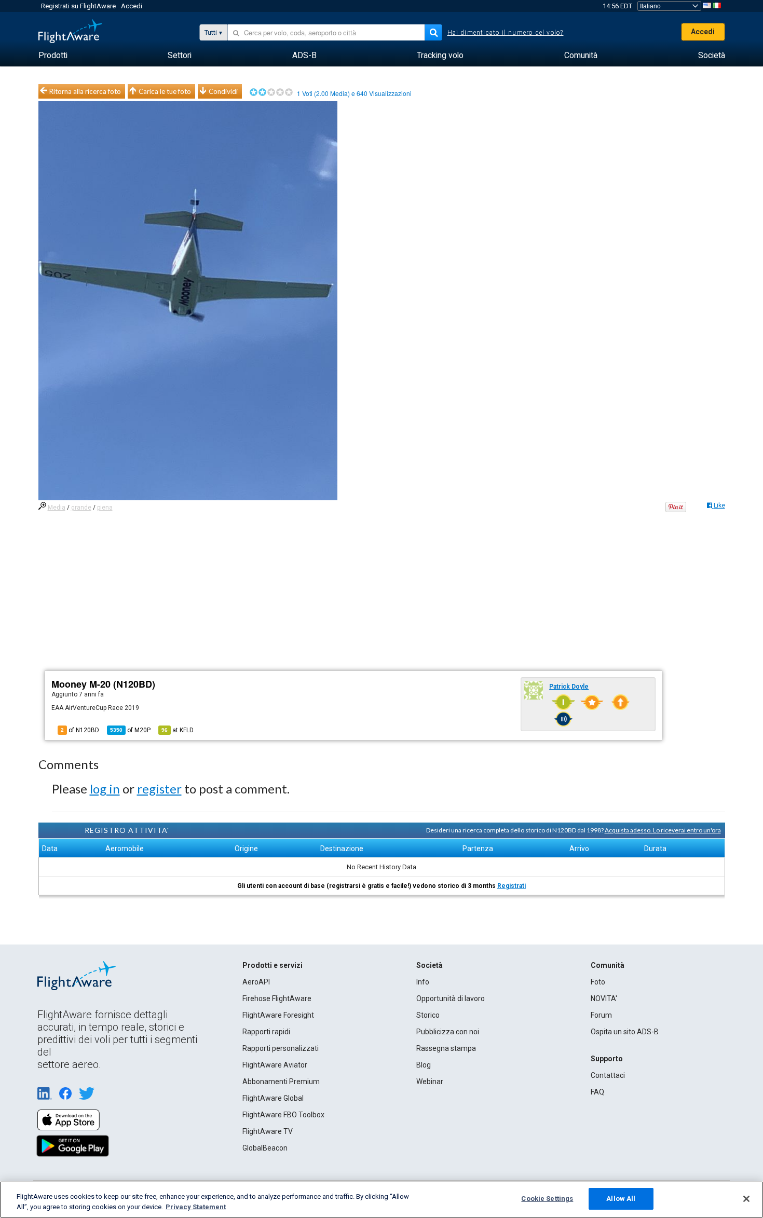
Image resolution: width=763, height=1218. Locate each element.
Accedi (131, 6)
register (159, 788)
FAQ (597, 1092)
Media (56, 507)
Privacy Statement (196, 1207)
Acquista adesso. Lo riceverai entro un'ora (663, 830)
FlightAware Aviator (274, 1065)
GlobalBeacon (265, 1148)
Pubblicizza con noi (447, 1032)
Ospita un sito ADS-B (625, 1032)
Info (422, 982)
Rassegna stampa (446, 1048)
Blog (423, 1065)
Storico (428, 1015)
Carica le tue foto (165, 91)
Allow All (620, 1198)
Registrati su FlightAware (78, 6)
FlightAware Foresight (278, 1015)
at (177, 730)
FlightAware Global (273, 1098)
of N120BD (80, 730)
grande (81, 507)
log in (105, 788)
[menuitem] (53, 55)
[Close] (746, 1198)
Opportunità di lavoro (450, 998)
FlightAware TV (267, 1131)
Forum (601, 1015)
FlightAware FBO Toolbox (283, 1115)
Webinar (429, 1081)
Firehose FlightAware (276, 998)
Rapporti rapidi (266, 1032)
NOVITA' (604, 998)
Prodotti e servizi (272, 965)
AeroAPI (256, 982)
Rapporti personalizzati (280, 1048)
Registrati (511, 885)
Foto (598, 982)
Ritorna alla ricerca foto (85, 91)
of (130, 730)
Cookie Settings (547, 1198)
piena (105, 507)
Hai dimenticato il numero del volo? (505, 32)
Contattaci (608, 1075)
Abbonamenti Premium (281, 1081)
